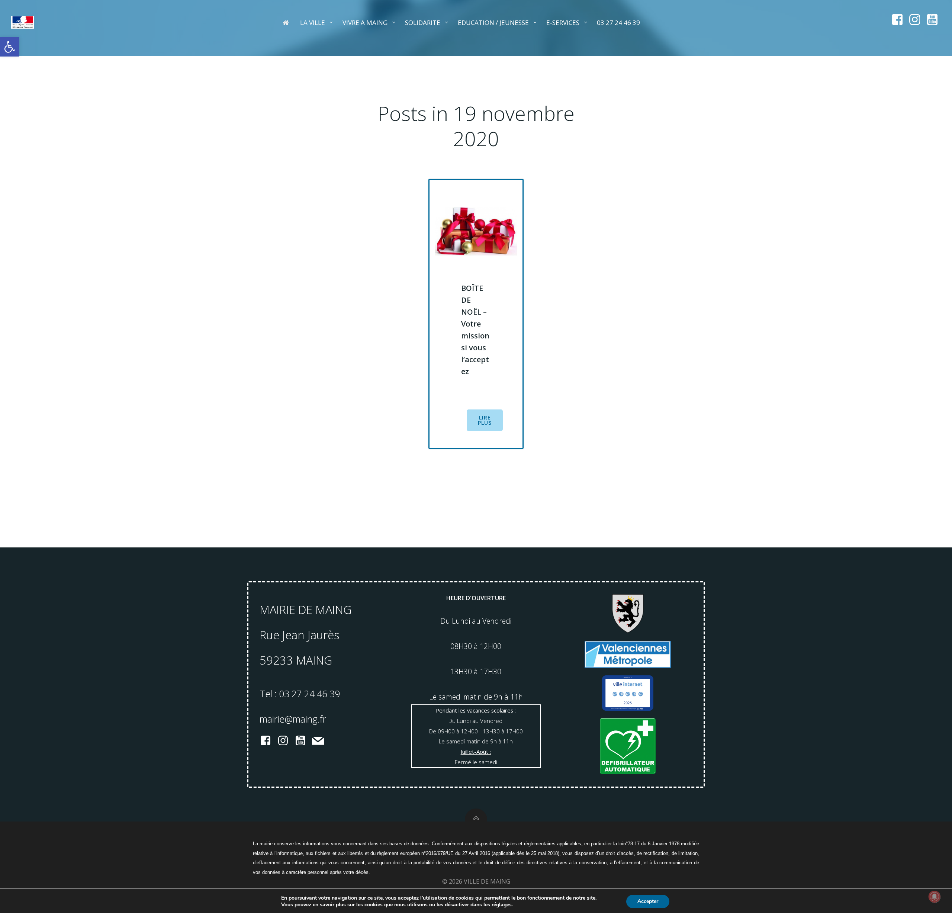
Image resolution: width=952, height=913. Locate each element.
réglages (502, 904)
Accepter (647, 901)
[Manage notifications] (934, 897)
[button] (9, 47)
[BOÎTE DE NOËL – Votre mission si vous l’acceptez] (476, 230)
